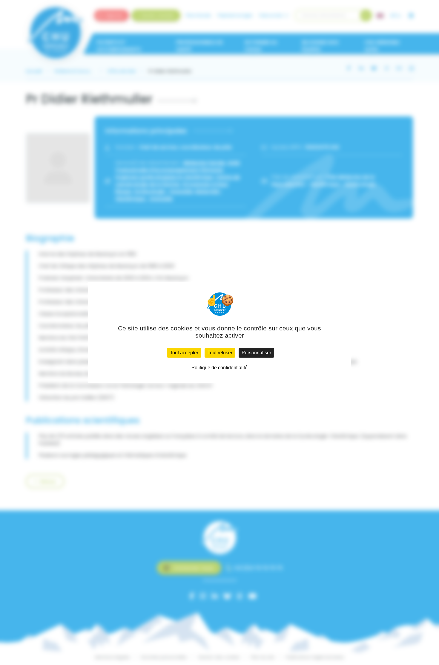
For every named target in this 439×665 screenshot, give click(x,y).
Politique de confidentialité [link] (219, 367)
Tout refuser (220, 352)
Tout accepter (184, 352)
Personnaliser (256, 352)
